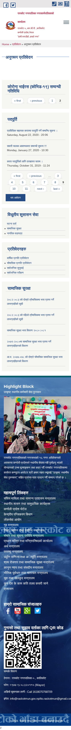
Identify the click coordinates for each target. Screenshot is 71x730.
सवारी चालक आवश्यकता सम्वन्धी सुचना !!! (27, 146)
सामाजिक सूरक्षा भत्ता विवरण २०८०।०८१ (26, 330)
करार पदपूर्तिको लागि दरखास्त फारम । (25, 161)
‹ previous (36, 100)
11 (26, 188)
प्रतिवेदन (16, 44)
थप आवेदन (15, 197)
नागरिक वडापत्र (14, 233)
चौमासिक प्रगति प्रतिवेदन (19, 262)
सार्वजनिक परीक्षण (15, 272)
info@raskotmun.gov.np (24, 698)
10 (14, 188)
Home (5, 44)
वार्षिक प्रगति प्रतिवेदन (18, 258)
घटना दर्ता (11, 223)
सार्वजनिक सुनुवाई (15, 267)
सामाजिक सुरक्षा (14, 228)
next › (40, 188)
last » (56, 188)
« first (17, 100)
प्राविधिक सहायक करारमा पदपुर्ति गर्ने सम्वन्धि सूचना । (32, 130)
